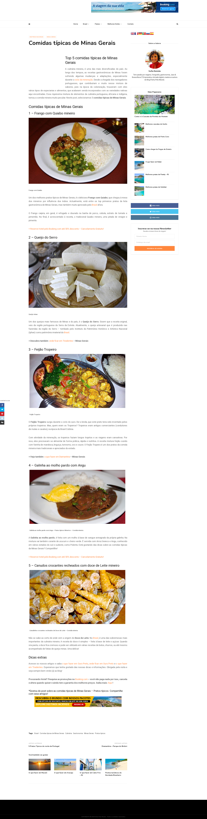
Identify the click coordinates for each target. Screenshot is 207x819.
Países (97, 24)
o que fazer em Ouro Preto (75, 663)
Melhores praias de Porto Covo (157, 137)
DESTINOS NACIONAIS (36, 37)
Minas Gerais (51, 37)
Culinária (68, 733)
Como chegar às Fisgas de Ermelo (158, 149)
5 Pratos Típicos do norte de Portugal (44, 746)
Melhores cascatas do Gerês (156, 124)
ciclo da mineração (84, 79)
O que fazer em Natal (153, 162)
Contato (130, 24)
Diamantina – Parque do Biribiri (114, 746)
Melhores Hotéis (114, 24)
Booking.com (81, 679)
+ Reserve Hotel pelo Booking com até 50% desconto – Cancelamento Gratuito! (66, 229)
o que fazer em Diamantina (57, 456)
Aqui (110, 683)
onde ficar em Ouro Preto (101, 663)
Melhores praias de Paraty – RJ (157, 175)
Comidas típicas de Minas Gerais (52, 733)
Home (75, 24)
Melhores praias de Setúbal (156, 187)
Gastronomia (78, 733)
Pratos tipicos (100, 733)
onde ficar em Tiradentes (61, 341)
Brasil (85, 24)
